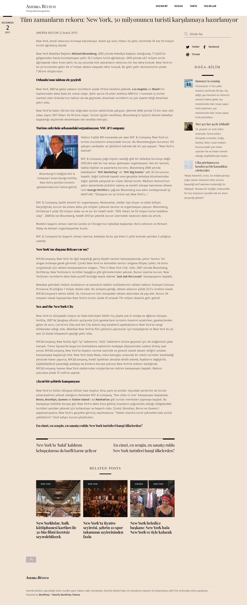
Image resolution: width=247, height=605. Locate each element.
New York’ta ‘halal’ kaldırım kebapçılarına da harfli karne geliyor (66, 447)
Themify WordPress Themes (66, 594)
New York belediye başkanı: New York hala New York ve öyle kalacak (151, 527)
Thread (195, 54)
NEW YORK (46, 484)
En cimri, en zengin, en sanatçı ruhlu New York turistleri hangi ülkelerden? (89, 425)
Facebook (213, 46)
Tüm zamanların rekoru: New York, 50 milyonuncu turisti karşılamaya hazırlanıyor (129, 19)
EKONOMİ (162, 6)
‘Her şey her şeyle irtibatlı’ (212, 124)
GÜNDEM (139, 484)
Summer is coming (207, 81)
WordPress (44, 594)
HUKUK (178, 6)
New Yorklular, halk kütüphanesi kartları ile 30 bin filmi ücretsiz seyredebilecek (56, 529)
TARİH (193, 6)
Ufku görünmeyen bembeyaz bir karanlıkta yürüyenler (211, 166)
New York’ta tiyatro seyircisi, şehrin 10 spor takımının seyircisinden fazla (103, 529)
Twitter (195, 46)
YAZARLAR (210, 6)
